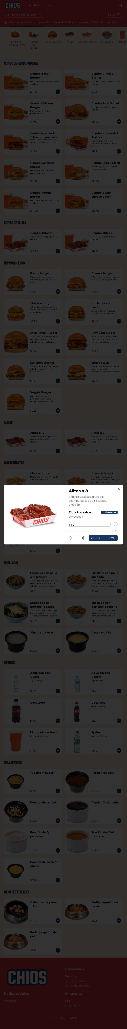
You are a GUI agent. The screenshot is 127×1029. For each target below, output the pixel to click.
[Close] (119, 488)
